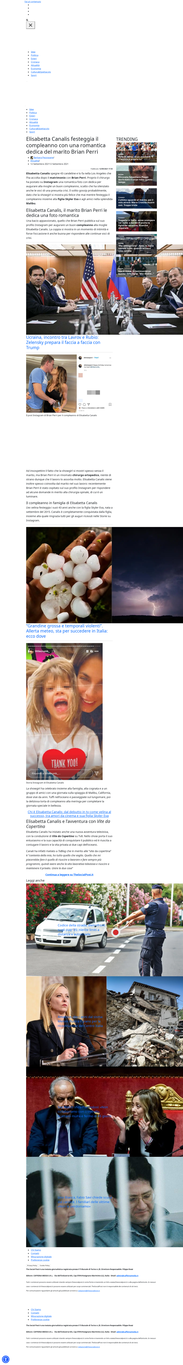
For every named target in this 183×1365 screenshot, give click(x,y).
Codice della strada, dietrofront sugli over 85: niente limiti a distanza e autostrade (81, 929)
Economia (36, 68)
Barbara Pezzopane (43, 157)
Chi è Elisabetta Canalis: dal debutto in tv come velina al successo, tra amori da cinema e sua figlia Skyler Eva (69, 814)
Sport (34, 75)
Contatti (35, 1253)
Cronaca (35, 61)
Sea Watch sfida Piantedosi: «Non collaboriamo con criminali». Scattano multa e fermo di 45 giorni (84, 1111)
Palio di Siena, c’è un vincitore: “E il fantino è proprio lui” (135, 158)
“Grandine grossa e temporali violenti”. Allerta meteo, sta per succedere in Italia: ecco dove (67, 631)
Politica (34, 55)
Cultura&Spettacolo (41, 71)
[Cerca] (27, 19)
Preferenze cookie (40, 1260)
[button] (6, 1359)
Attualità (35, 65)
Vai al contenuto (33, 1)
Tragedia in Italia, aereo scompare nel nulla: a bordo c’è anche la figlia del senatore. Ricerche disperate (136, 224)
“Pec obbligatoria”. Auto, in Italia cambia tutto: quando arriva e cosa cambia (136, 248)
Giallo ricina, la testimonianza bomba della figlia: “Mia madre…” (136, 272)
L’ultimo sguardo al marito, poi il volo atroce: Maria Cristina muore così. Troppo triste (136, 202)
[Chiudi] (30, 25)
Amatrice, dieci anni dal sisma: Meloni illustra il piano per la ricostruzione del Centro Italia (80, 1021)
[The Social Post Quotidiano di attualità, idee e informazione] (104, 39)
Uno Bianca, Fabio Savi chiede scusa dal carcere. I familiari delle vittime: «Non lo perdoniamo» (85, 1201)
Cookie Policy (45, 1265)
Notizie (121, 154)
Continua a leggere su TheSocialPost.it (69, 874)
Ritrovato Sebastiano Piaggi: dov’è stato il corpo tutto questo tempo (135, 180)
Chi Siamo (36, 1250)
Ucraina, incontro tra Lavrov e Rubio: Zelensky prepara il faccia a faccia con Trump (63, 342)
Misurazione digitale (41, 1256)
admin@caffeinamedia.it (127, 1275)
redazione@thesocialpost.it (89, 1290)
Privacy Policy (32, 1265)
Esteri (34, 58)
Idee (33, 51)
